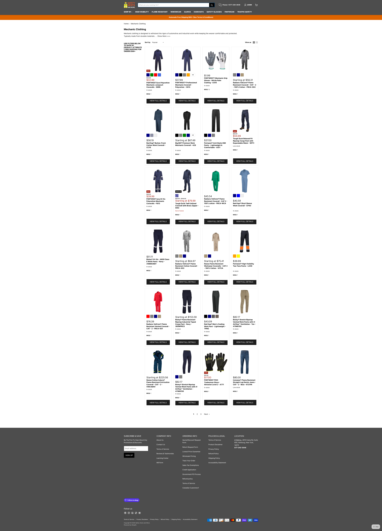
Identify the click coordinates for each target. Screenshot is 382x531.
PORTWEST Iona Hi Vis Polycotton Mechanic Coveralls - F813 (155, 201)
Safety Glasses (214, 12)
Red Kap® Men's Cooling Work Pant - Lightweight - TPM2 (215, 326)
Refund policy (187, 479)
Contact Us (160, 444)
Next (206, 414)
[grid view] (253, 42)
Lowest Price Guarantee (191, 452)
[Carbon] (213, 317)
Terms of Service (162, 449)
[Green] (152, 75)
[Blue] (239, 196)
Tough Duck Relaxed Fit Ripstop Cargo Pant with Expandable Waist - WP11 (243, 141)
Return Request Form (190, 447)
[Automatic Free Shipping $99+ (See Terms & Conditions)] (191, 17)
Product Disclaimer (215, 444)
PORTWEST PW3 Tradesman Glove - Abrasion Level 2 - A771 (214, 382)
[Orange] (188, 75)
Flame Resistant (160, 12)
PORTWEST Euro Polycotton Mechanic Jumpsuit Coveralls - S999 (158, 85)
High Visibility (142, 12)
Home (126, 24)
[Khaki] (242, 75)
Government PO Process (191, 474)
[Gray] (185, 75)
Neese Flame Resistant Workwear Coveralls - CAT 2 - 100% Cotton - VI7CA (216, 266)
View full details (158, 101)
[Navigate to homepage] (129, 5)
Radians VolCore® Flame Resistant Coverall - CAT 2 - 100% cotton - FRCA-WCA (215, 201)
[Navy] (148, 75)
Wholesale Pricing (189, 456)
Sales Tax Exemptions (190, 465)
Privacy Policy (213, 449)
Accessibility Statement (217, 463)
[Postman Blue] (152, 135)
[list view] (256, 42)
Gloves (187, 12)
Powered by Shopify (130, 525)
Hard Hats (199, 12)
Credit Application (189, 470)
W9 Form (159, 463)
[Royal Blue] (160, 75)
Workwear (176, 12)
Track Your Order (188, 461)
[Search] (211, 5)
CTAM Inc (238, 440)
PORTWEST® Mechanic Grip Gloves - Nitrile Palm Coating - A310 (215, 80)
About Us (159, 440)
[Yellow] (239, 256)
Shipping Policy (214, 458)
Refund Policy (213, 454)
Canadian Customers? (190, 488)
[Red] (156, 75)
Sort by (147, 42)
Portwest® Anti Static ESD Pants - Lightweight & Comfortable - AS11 (215, 145)
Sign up (129, 455)
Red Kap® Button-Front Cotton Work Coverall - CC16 (156, 145)
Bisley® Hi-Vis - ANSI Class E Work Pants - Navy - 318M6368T (157, 261)
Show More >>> (163, 36)
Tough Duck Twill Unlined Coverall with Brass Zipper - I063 (187, 205)
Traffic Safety (244, 12)
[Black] (181, 75)
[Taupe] (217, 317)
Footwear (229, 12)
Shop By (128, 12)
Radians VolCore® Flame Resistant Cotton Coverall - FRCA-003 (186, 266)
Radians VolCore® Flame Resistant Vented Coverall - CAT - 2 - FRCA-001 (158, 326)
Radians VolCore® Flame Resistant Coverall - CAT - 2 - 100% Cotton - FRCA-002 (244, 85)
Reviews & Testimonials (165, 454)
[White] (156, 135)
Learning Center (162, 458)
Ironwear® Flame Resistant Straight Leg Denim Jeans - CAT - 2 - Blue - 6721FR (244, 382)
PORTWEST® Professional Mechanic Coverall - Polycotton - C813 (186, 85)
